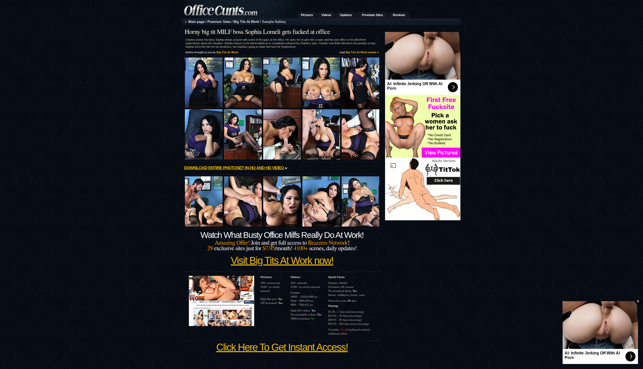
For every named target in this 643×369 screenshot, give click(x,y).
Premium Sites (372, 15)
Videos (326, 15)
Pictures (307, 15)
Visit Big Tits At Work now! (282, 260)
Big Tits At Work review (361, 52)
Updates (346, 15)
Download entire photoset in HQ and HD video (234, 168)
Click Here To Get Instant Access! (282, 347)
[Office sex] (238, 17)
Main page (196, 22)
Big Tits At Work (246, 22)
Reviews (399, 15)
